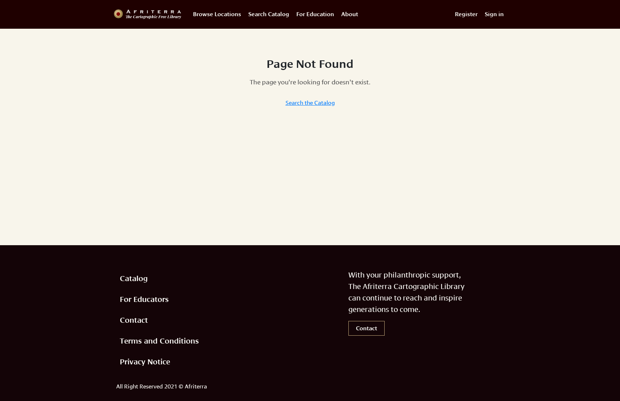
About (349, 14)
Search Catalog (268, 14)
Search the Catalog (310, 102)
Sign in (494, 14)
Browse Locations (217, 14)
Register (466, 14)
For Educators (144, 299)
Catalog (134, 278)
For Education (315, 14)
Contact (134, 320)
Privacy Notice (145, 361)
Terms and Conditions (159, 340)
